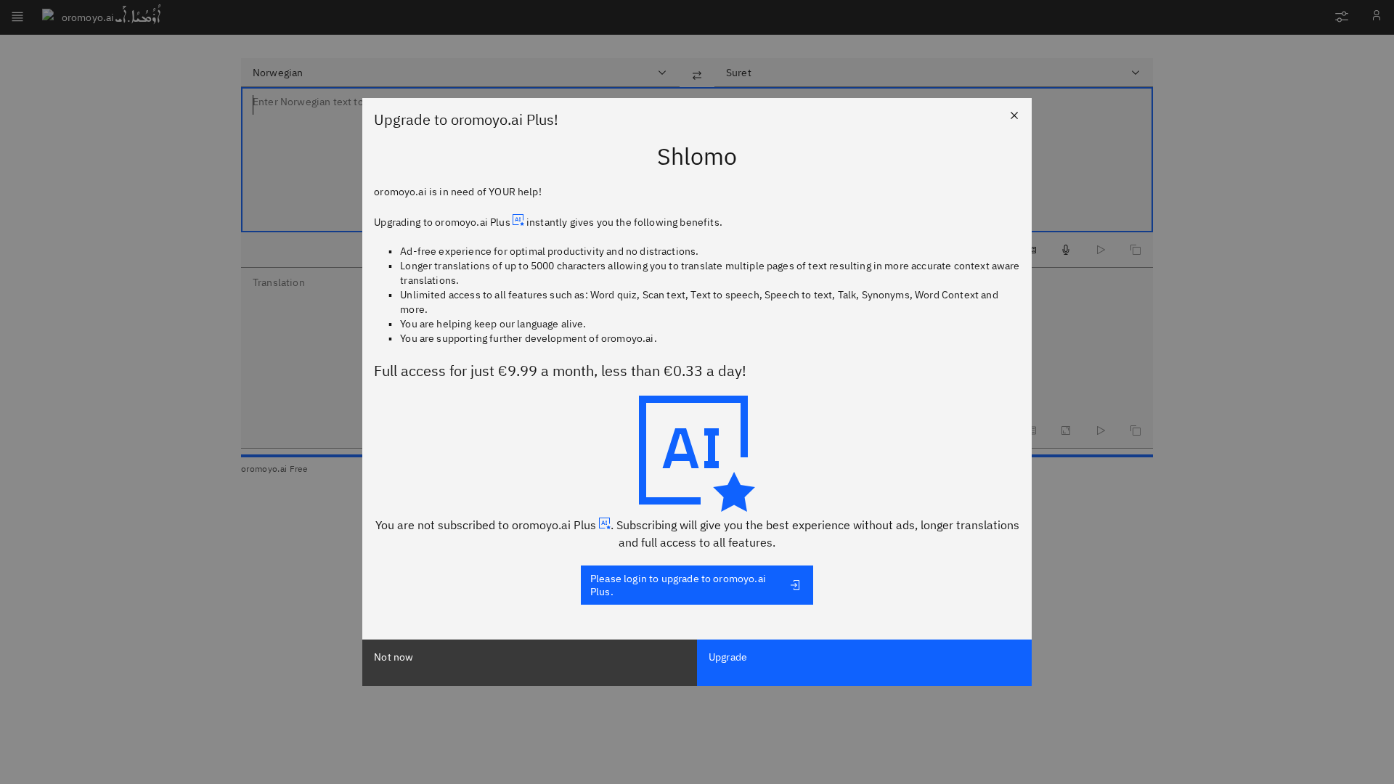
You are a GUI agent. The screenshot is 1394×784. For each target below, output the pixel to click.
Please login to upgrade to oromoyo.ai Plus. (678, 585)
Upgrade (728, 656)
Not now (393, 656)
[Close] (1014, 115)
